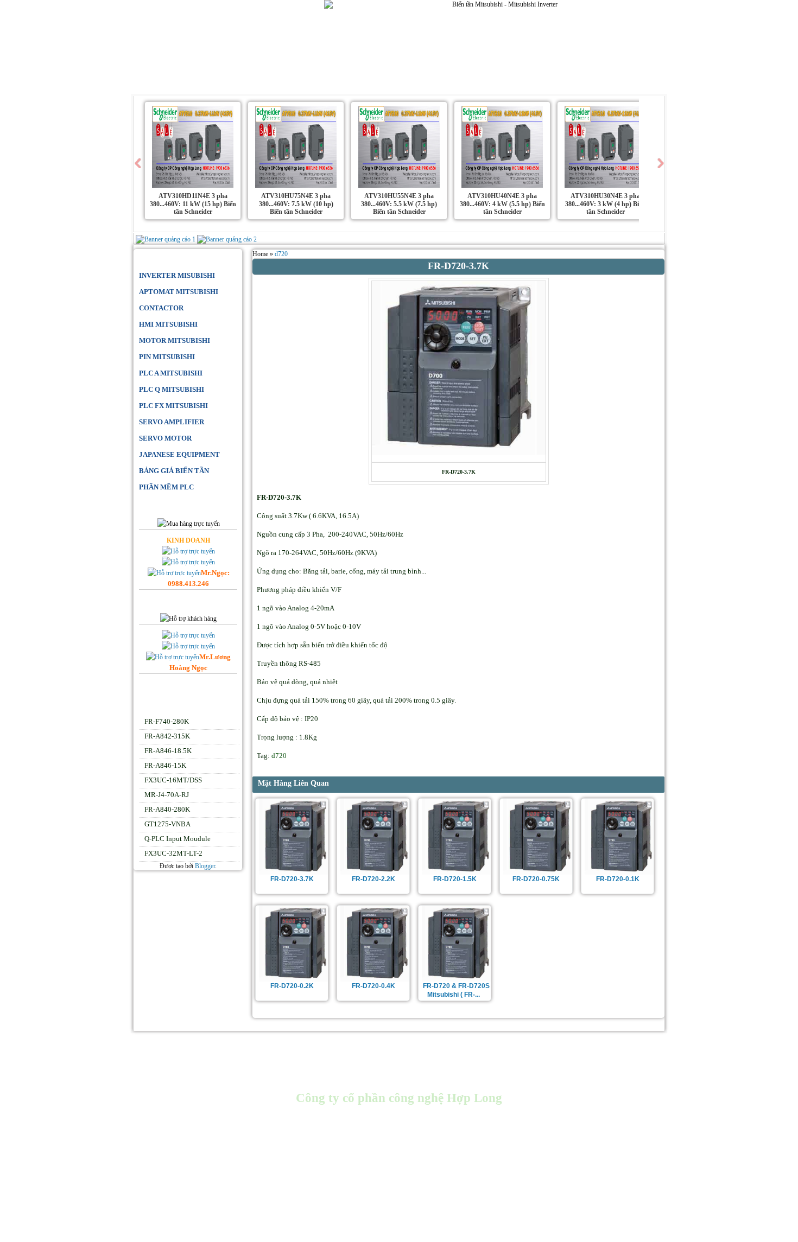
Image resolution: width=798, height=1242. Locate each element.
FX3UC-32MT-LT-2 (173, 853)
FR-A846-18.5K (168, 751)
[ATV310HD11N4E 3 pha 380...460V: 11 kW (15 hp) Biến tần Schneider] (192, 185)
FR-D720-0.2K (292, 986)
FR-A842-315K (167, 736)
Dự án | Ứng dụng (309, 82)
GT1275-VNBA (167, 824)
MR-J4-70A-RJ (166, 795)
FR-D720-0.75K (536, 879)
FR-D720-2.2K (373, 879)
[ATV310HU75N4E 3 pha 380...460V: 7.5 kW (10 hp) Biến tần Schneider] (296, 185)
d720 (281, 254)
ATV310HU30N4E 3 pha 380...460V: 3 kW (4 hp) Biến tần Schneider (605, 203)
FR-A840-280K (167, 809)
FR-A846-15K (165, 765)
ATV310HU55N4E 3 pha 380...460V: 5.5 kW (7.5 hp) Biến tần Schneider (399, 203)
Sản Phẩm (255, 82)
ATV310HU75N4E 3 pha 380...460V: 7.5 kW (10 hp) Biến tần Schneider (296, 203)
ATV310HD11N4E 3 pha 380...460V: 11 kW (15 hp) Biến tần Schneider (193, 203)
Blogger (205, 866)
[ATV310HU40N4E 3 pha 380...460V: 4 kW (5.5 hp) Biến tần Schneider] (502, 185)
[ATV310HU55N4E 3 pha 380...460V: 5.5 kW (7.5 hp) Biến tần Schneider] (399, 185)
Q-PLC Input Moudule (177, 839)
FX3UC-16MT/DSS (173, 780)
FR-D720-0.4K (373, 986)
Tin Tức (396, 82)
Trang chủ (164, 82)
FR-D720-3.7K (292, 879)
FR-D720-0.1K (617, 879)
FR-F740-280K (166, 721)
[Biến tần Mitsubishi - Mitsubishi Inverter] (216, 35)
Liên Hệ (360, 82)
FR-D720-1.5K (455, 879)
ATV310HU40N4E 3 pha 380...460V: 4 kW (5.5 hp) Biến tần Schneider (502, 203)
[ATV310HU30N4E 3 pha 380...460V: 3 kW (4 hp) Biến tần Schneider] (605, 185)
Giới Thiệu (211, 82)
